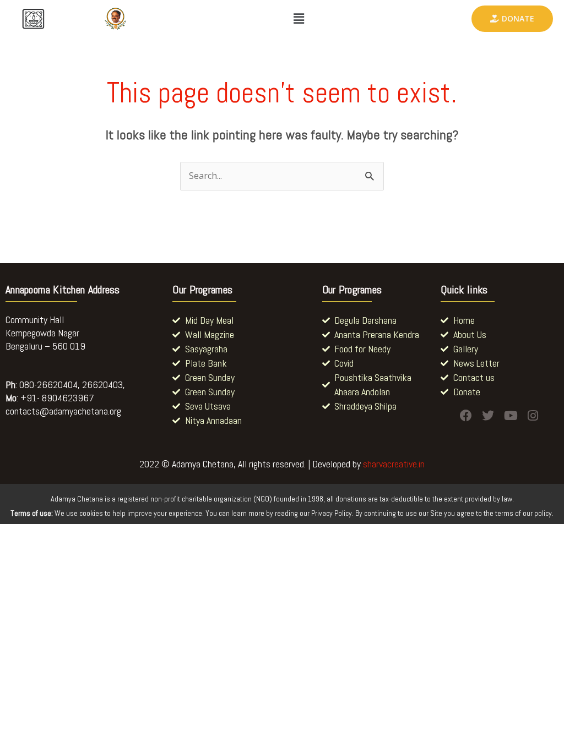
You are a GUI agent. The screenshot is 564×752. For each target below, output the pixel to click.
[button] (298, 18)
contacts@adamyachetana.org (63, 411)
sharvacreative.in (394, 463)
